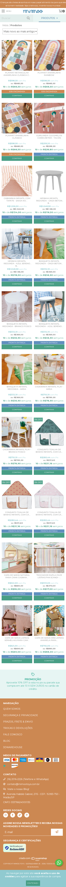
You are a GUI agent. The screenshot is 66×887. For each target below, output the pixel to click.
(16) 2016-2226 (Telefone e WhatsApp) (28, 779)
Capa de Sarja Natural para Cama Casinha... (17, 576)
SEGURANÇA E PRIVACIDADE (20, 715)
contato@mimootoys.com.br (23, 784)
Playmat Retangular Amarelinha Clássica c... (17, 73)
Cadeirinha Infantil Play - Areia (49, 387)
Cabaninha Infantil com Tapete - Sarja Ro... (17, 199)
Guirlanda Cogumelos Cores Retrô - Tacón (49, 136)
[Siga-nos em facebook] (12, 815)
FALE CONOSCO (12, 734)
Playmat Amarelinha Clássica (17, 136)
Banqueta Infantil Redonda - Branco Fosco (16, 325)
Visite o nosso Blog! (18, 789)
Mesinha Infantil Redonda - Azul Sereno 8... (17, 263)
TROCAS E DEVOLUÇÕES (18, 728)
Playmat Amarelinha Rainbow (49, 73)
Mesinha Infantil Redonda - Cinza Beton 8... (49, 200)
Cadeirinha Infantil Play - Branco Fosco (17, 450)
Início (5, 25)
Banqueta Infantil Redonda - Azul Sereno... (49, 325)
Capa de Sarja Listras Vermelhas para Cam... (16, 639)
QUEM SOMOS (11, 708)
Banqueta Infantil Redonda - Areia (17, 387)
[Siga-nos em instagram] (5, 815)
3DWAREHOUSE (12, 747)
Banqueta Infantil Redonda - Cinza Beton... (49, 262)
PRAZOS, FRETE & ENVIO (18, 721)
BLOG (6, 740)
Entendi (33, 883)
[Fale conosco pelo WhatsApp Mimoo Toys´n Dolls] (59, 862)
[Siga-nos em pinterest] (26, 815)
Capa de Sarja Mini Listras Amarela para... (49, 639)
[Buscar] (28, 18)
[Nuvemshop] (33, 860)
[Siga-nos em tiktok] (19, 815)
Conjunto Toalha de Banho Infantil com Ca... (49, 450)
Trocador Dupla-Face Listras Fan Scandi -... (49, 576)
